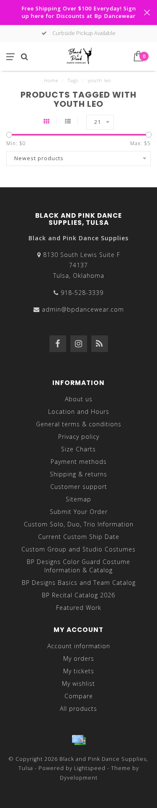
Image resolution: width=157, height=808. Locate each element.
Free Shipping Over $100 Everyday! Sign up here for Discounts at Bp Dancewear (78, 12)
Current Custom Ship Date (78, 537)
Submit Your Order (79, 512)
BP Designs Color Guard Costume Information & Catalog (78, 566)
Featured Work (78, 608)
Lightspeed (90, 768)
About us (79, 399)
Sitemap (78, 499)
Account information (78, 646)
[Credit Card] (78, 740)
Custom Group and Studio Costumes (78, 549)
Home (51, 80)
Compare (78, 696)
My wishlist (78, 683)
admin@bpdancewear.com (83, 309)
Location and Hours (78, 411)
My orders (78, 658)
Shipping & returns (78, 474)
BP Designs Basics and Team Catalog (79, 582)
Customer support (78, 487)
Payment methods (79, 462)
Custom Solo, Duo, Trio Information (79, 524)
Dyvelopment (79, 777)
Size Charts (78, 449)
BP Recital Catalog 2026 (78, 595)
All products (78, 708)
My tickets (78, 671)
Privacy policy (78, 436)
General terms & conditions (78, 424)
